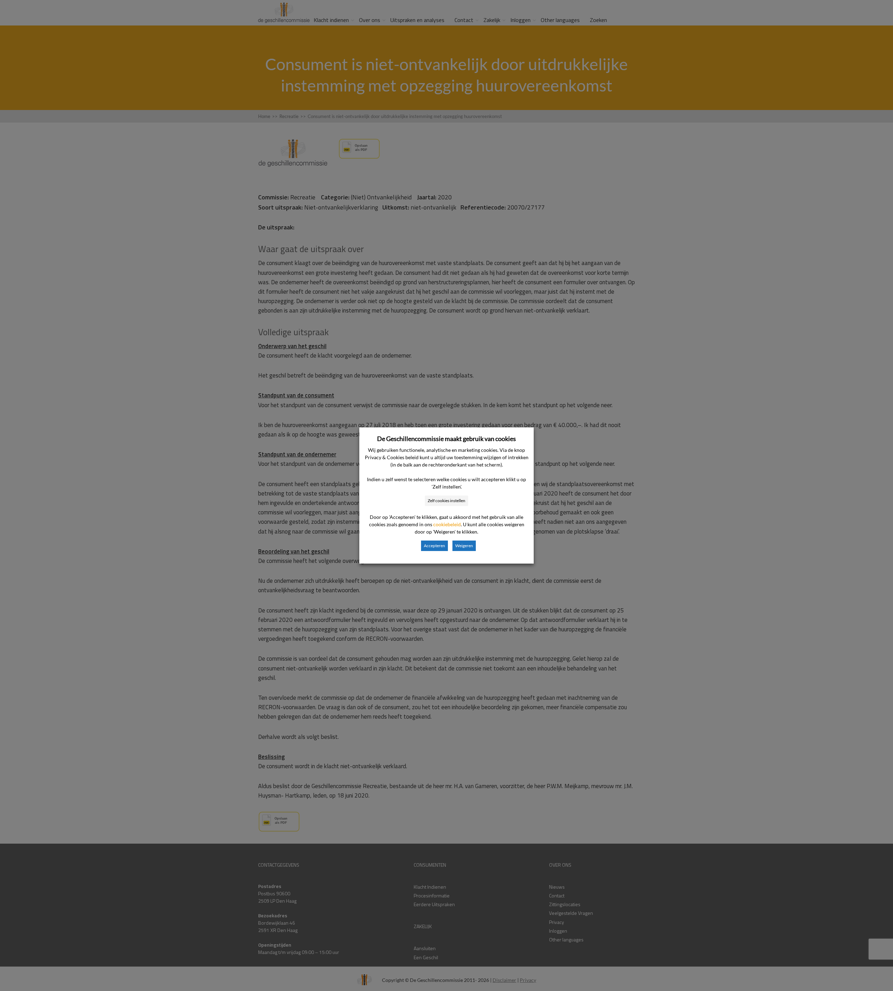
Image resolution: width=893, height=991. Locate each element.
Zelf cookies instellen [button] (446, 500)
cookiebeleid (447, 524)
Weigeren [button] (464, 545)
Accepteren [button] (434, 545)
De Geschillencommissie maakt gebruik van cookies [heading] (446, 438)
